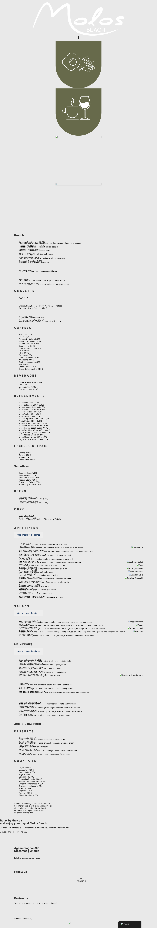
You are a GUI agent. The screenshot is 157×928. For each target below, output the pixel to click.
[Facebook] (17, 889)
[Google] (17, 909)
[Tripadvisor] (23, 909)
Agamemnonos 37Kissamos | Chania (26, 849)
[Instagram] (23, 889)
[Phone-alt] (17, 865)
